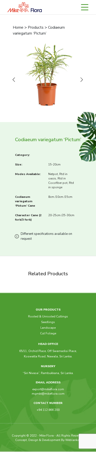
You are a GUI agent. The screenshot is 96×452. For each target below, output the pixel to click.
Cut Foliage (48, 333)
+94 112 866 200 (48, 410)
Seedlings (48, 322)
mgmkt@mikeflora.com (48, 394)
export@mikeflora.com (48, 389)
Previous (15, 80)
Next (82, 80)
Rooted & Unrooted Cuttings (48, 316)
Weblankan (73, 440)
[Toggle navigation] (87, 7)
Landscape (48, 328)
